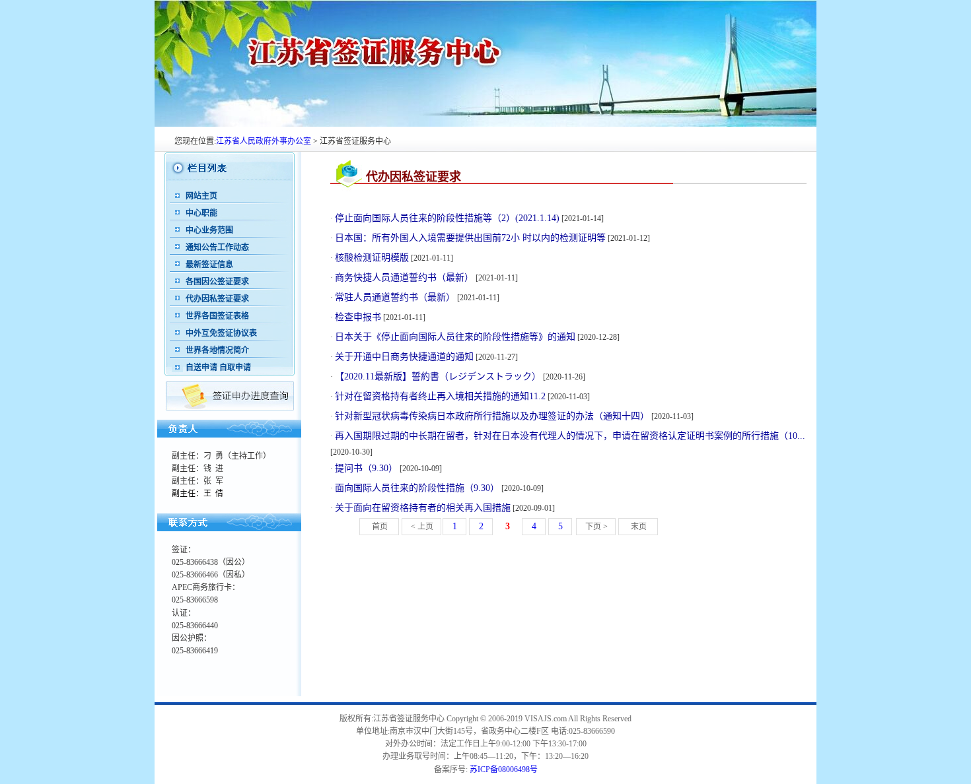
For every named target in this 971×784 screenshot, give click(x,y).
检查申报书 (358, 317)
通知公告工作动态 (217, 247)
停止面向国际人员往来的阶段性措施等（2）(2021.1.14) (447, 218)
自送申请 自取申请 (218, 367)
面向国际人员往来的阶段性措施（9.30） (417, 488)
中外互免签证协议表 (221, 333)
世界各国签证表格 (217, 316)
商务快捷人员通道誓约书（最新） (404, 277)
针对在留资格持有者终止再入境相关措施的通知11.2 (440, 396)
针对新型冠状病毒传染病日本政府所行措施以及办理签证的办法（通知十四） (492, 416)
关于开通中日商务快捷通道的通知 (404, 357)
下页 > (596, 526)
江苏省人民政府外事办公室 (263, 141)
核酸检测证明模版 (372, 258)
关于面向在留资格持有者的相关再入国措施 (423, 508)
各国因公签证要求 (217, 281)
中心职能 (201, 213)
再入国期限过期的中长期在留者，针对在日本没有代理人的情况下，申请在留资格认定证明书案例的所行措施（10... (570, 436)
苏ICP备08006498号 (504, 769)
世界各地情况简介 (217, 350)
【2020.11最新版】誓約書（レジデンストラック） (438, 376)
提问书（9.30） (366, 468)
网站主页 (201, 196)
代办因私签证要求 (217, 299)
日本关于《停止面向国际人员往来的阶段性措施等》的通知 (455, 337)
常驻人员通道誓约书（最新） (395, 297)
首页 (380, 526)
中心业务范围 (209, 230)
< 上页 (422, 526)
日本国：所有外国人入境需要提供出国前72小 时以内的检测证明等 (470, 238)
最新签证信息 (209, 264)
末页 (639, 526)
